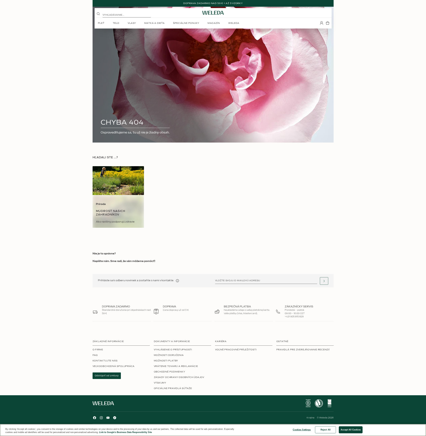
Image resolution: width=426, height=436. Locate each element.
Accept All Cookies (351, 429)
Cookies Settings (302, 429)
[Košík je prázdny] (328, 23)
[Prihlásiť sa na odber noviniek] (324, 281)
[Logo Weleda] (213, 12)
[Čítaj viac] (308, 403)
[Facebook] (95, 418)
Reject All (326, 429)
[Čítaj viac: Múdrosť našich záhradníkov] (118, 197)
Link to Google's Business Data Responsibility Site (125, 432)
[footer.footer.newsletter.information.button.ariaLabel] (177, 281)
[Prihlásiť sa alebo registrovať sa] (322, 23)
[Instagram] (101, 418)
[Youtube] (108, 418)
